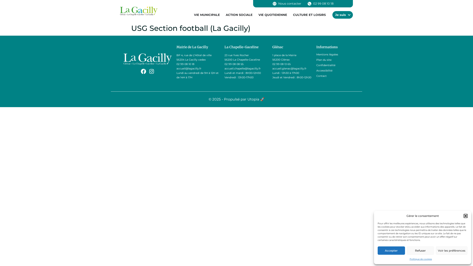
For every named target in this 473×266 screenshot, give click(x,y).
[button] (465, 216)
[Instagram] (151, 71)
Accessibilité (324, 70)
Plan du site (323, 60)
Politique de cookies (421, 259)
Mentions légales (327, 54)
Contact (321, 76)
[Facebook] (143, 71)
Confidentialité (325, 65)
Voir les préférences (451, 250)
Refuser (420, 250)
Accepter (391, 250)
